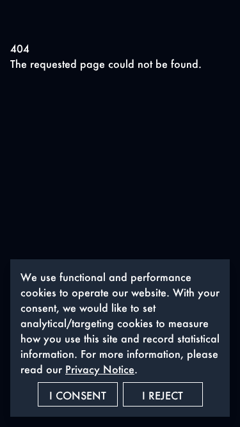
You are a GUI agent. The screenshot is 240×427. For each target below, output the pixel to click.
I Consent (77, 395)
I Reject (162, 395)
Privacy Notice (99, 369)
